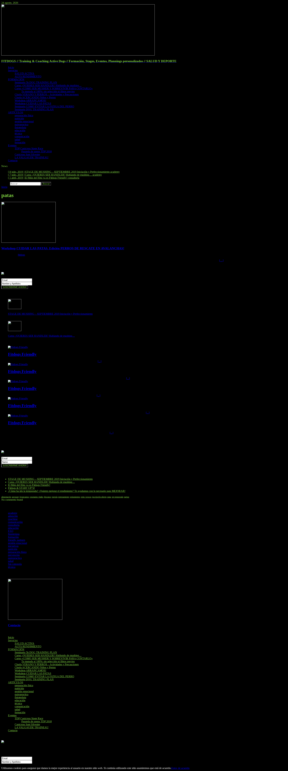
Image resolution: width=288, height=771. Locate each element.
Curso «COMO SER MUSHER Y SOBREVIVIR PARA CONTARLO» (54, 88)
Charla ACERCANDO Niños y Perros (35, 97)
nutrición (19, 118)
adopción (13, 516)
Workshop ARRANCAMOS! (30, 100)
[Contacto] (35, 618)
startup (126, 497)
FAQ (10, 531)
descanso (47, 497)
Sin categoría (15, 564)
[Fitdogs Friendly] (18, 347)
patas (109, 497)
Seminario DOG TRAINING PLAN (34, 109)
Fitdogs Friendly (22, 354)
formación (20, 142)
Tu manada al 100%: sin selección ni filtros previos (48, 91)
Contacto (13, 160)
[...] (99, 361)
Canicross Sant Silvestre (27, 154)
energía (55, 497)
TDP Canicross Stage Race (29, 148)
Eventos (12, 145)
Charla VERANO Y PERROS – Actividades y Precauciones (47, 94)
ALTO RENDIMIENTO (28, 76)
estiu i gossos (86, 497)
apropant (15, 497)
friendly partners (16, 540)
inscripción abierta (99, 497)
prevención (14, 555)
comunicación (22, 136)
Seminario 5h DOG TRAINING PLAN (36, 82)
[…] (221, 260)
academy (12, 513)
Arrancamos (24, 497)
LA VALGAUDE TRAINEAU (31, 157)
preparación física (24, 115)
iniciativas (13, 546)
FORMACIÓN (16, 79)
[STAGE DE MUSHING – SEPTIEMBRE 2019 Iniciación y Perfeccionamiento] (14, 308)
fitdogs (21, 254)
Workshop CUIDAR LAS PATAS (33, 103)
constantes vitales (36, 497)
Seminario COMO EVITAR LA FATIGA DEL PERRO (44, 106)
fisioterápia (20, 127)
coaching (13, 519)
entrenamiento (63, 497)
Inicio (11, 67)
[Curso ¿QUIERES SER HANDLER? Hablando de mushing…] (14, 330)
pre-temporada (117, 497)
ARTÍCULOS (15, 112)
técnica (18, 133)
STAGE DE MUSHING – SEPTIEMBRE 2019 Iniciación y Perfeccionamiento (50, 313)
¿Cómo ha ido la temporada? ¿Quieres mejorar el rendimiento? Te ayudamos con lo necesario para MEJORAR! (66, 491)
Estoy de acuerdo (180, 768)
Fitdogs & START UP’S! (21, 488)
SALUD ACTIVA (24, 73)
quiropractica (21, 124)
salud (17, 139)
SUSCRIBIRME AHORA (15, 765)
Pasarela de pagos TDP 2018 (36, 151)
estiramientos (75, 497)
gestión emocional (24, 121)
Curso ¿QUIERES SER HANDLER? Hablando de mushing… (48, 85)
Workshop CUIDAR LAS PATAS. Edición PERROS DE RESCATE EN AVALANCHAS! (62, 248)
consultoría (14, 525)
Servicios (13, 70)
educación (20, 130)
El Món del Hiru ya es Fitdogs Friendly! (29, 485)
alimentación (6, 497)
